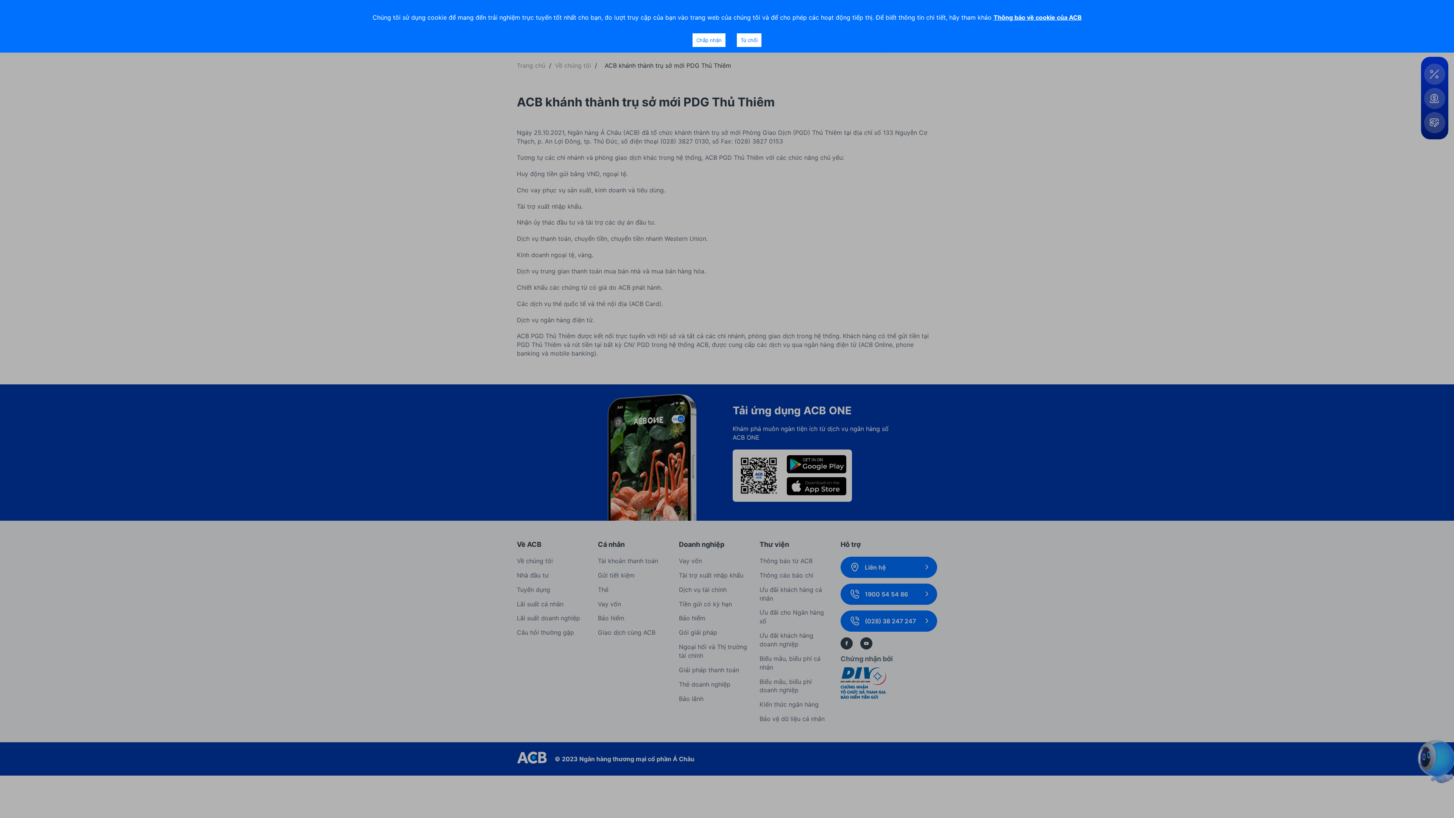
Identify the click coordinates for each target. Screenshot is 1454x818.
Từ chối (749, 40)
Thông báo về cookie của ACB (1038, 17)
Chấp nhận (709, 40)
